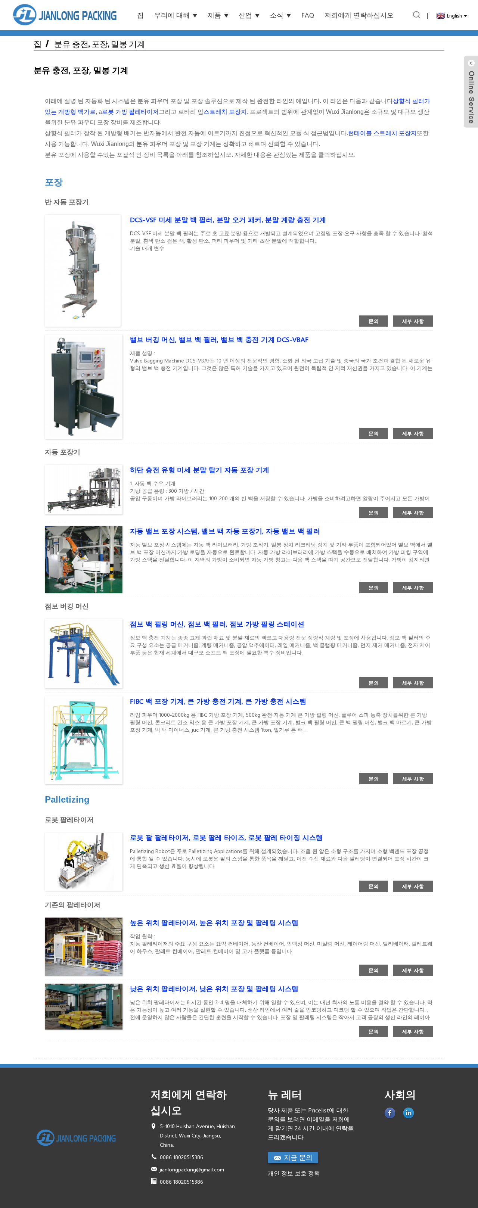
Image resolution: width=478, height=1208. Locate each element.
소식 (276, 14)
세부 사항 (413, 321)
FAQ (307, 14)
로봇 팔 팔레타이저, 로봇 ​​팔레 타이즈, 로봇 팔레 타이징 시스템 (226, 837)
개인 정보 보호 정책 (294, 1173)
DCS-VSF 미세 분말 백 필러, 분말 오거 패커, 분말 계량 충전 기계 (228, 219)
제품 (214, 14)
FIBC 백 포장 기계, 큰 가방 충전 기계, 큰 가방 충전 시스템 (218, 701)
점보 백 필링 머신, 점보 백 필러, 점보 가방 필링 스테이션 (217, 623)
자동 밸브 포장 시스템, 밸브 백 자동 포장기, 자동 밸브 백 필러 (225, 530)
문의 (374, 321)
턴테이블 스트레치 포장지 (382, 133)
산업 (245, 14)
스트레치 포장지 (225, 112)
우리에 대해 (172, 14)
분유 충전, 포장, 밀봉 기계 (99, 44)
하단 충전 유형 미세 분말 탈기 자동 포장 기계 (200, 469)
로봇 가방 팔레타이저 (130, 112)
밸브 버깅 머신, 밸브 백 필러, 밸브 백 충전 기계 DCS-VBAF (219, 339)
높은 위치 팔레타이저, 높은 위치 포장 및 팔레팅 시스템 (214, 922)
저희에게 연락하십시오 (359, 14)
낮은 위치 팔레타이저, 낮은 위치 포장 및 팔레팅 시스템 (214, 988)
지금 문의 (298, 1157)
